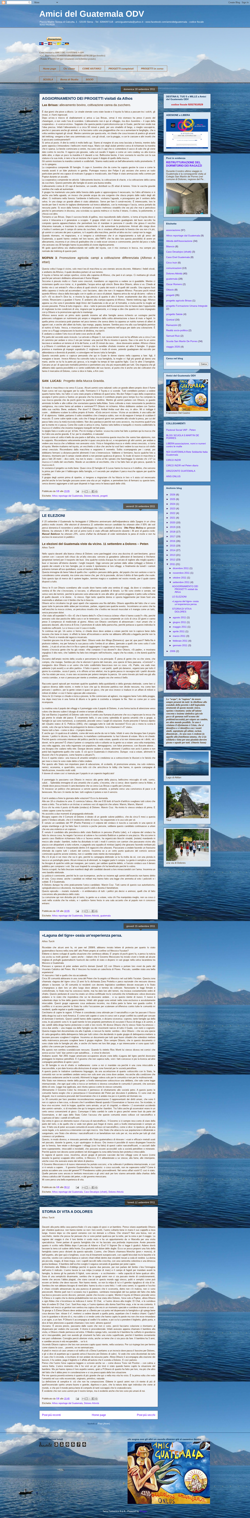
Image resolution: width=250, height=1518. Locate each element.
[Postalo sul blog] (86, 491)
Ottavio (170, 289)
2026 (173, 494)
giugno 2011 (180, 622)
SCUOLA (48, 79)
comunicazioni (173, 268)
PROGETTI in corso (152, 68)
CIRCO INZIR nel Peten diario (182, 465)
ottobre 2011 (180, 577)
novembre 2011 (181, 572)
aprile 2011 (179, 631)
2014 (173, 550)
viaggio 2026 (173, 346)
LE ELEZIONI (53, 515)
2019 (173, 527)
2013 (173, 555)
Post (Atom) (104, 1423)
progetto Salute (174, 314)
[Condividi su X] (89, 491)
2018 (173, 531)
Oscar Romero (174, 284)
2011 (173, 564)
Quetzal (170, 319)
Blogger (143, 1511)
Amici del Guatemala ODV (91, 14)
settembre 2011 (181, 582)
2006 (173, 651)
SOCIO (89, 79)
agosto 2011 (180, 617)
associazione (173, 230)
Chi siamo (69, 68)
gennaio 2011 (180, 645)
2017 (173, 536)
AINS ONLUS (173, 476)
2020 (173, 522)
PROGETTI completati (121, 68)
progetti (104, 496)
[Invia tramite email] (83, 491)
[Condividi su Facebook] (93, 491)
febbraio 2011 (180, 640)
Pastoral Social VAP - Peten (181, 430)
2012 (173, 559)
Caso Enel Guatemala (178, 257)
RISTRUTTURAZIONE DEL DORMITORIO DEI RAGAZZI (184, 164)
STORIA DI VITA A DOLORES (67, 1211)
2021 (173, 517)
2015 (173, 545)
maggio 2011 (180, 626)
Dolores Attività (91, 496)
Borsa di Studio (69, 79)
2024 (173, 504)
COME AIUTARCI (91, 68)
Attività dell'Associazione (179, 241)
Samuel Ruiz (173, 335)
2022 (173, 513)
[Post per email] (77, 491)
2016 (173, 541)
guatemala (105, 915)
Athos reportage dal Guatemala (67, 496)
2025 (173, 499)
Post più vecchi (146, 1415)
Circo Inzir (171, 262)
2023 (173, 508)
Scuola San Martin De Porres (181, 341)
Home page (49, 68)
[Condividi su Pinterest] (96, 491)
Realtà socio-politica (177, 330)
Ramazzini (171, 325)
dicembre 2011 (181, 568)
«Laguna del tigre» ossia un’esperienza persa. (82, 935)
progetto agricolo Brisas (179, 300)
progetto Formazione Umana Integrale (186, 305)
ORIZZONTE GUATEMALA (180, 471)
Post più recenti (51, 1415)
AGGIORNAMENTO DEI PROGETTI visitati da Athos (87, 98)
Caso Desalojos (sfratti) (95, 1192)
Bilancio (170, 246)
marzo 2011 (179, 636)
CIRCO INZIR (173, 460)
